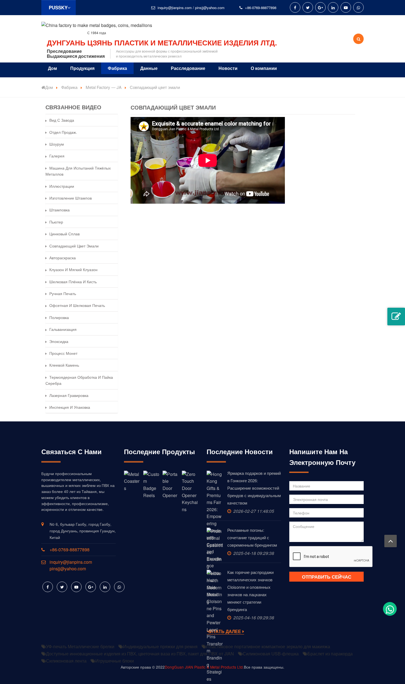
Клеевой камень (64, 365)
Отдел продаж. (63, 132)
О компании (264, 68)
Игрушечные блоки (114, 661)
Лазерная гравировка (68, 395)
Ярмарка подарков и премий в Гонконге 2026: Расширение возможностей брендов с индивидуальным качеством (254, 488)
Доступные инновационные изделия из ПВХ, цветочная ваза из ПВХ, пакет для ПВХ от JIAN (140, 653)
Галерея (56, 156)
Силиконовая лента (66, 661)
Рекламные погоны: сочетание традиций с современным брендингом (252, 537)
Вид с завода (61, 120)
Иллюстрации (61, 186)
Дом (52, 68)
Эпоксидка (58, 341)
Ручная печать (62, 293)
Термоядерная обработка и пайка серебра (79, 380)
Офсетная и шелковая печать (77, 305)
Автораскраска (62, 257)
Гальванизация (63, 329)
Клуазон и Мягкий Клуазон (73, 269)
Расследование (188, 68)
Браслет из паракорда (330, 653)
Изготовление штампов (70, 198)
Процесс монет (63, 353)
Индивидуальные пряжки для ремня (160, 646)
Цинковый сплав (64, 233)
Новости (227, 68)
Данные (149, 68)
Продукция (82, 68)
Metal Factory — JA (103, 87)
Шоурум (56, 144)
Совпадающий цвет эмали (74, 246)
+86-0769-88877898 (260, 7)
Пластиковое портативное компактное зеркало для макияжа (268, 646)
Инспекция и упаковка (69, 407)
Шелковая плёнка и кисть (73, 281)
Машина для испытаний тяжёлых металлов (78, 171)
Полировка (59, 317)
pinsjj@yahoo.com (210, 7)
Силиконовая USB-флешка (271, 653)
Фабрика (117, 68)
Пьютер (56, 222)
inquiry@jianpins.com (175, 7)
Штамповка (59, 209)
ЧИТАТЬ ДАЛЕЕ (224, 631)
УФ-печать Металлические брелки (80, 646)
